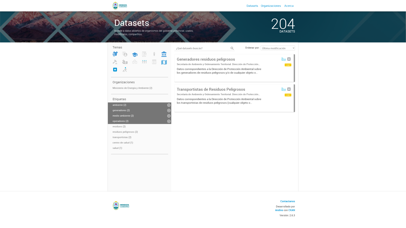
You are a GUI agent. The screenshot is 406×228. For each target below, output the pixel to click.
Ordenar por (252, 47)
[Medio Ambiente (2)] (125, 63)
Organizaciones (271, 6)
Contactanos (287, 201)
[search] (232, 48)
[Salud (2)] (115, 71)
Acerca (289, 6)
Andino (279, 210)
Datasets (252, 6)
